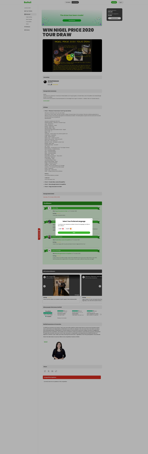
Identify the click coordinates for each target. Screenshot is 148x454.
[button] (61, 228)
